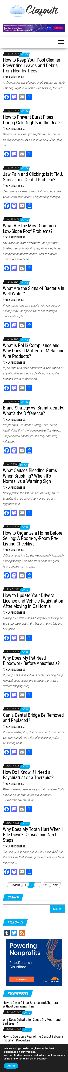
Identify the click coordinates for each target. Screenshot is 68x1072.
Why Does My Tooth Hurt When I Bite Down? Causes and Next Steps (33, 834)
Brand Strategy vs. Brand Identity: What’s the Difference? (33, 410)
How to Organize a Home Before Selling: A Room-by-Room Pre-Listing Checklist (32, 538)
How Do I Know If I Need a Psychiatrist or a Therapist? (28, 774)
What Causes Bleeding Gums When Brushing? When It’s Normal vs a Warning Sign (30, 476)
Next (55, 885)
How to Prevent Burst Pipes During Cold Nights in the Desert (33, 119)
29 (46, 885)
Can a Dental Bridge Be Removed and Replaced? (33, 717)
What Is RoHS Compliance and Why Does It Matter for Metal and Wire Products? (33, 351)
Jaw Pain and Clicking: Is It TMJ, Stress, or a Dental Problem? (33, 176)
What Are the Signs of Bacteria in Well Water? (33, 291)
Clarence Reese (15, 77)
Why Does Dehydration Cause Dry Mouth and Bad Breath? (32, 1021)
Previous (15, 885)
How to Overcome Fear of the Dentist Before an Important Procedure (33, 1038)
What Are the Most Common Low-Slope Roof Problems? (29, 228)
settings (42, 1058)
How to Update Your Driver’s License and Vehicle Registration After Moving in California (33, 601)
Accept (11, 1065)
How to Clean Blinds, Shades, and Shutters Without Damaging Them (30, 1004)
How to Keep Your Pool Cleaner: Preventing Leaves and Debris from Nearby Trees (32, 65)
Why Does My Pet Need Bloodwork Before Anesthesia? (31, 660)
